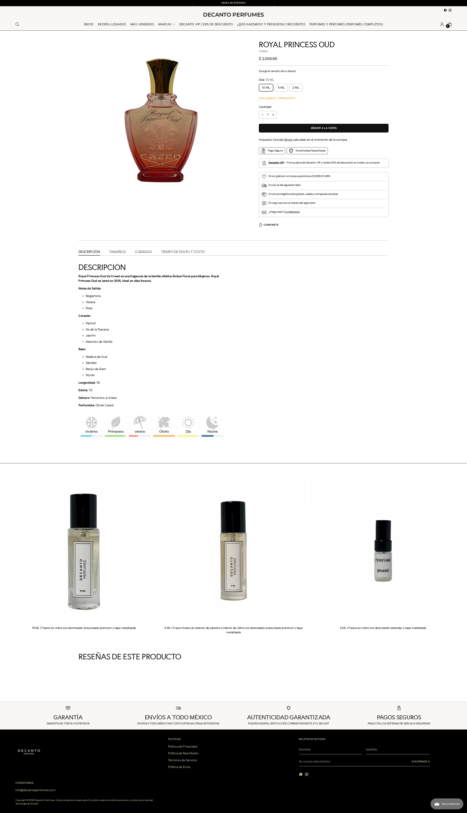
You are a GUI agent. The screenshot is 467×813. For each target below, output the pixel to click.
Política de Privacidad (182, 746)
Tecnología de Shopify (26, 804)
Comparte (271, 225)
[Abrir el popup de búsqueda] (17, 24)
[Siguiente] (275, 3)
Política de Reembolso (183, 753)
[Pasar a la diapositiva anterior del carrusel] (79, 694)
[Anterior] (192, 3)
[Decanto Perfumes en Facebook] (445, 10)
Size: (266, 80)
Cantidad (265, 107)
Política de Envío (179, 767)
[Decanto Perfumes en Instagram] (450, 10)
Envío (288, 140)
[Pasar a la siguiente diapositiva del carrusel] (388, 694)
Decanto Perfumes (45, 800)
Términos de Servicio (182, 760)
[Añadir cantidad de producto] (273, 114)
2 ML (295, 87)
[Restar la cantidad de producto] (262, 114)
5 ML (281, 87)
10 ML (266, 87)
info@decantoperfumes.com (35, 790)
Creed (263, 51)
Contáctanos (292, 212)
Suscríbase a (421, 761)
